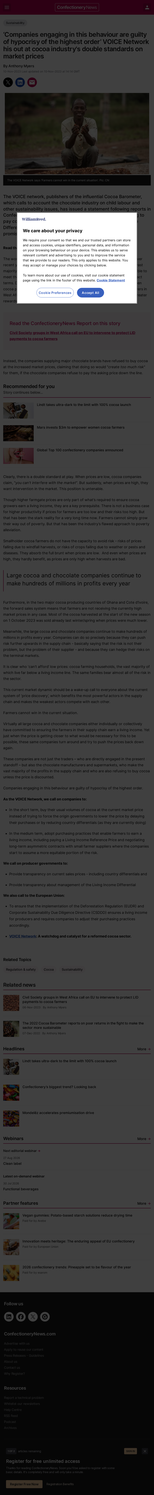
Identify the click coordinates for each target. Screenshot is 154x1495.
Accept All (90, 293)
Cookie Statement (111, 280)
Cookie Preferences (55, 293)
